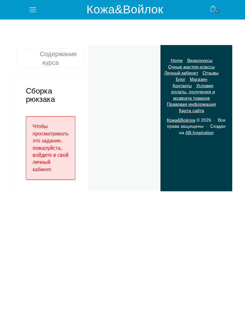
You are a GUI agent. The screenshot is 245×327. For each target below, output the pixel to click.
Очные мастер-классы (191, 66)
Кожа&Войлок (124, 9)
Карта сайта (191, 110)
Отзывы (211, 72)
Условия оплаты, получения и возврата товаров (193, 92)
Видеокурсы (199, 60)
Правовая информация (191, 104)
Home (177, 60)
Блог (180, 79)
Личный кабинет (181, 72)
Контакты (182, 85)
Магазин (198, 79)
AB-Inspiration (199, 132)
